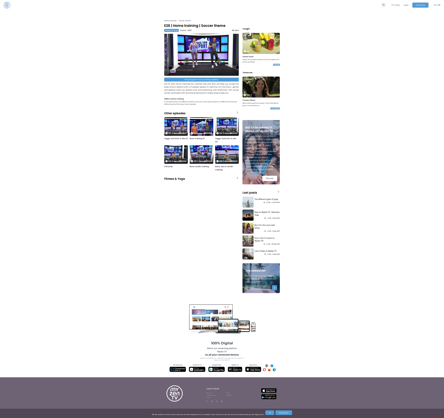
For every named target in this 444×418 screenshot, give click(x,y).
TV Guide (395, 5)
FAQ (208, 397)
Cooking (276, 64)
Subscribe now (212, 395)
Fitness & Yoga (171, 30)
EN (435, 5)
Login (406, 5)
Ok (270, 413)
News (228, 393)
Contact (229, 395)
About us (210, 393)
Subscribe (420, 5)
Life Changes (275, 108)
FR (439, 5)
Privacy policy (284, 413)
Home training (170, 21)
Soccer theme (185, 21)
